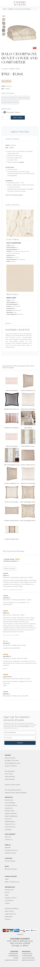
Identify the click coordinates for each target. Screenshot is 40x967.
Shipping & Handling (11, 908)
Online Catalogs (10, 861)
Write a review (9, 568)
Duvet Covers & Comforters (22, 9)
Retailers (8, 847)
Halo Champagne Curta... (12, 465)
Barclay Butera (10, 771)
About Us (8, 837)
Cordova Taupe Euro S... (28, 390)
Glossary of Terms (10, 898)
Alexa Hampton (10, 779)
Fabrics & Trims (10, 824)
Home (4, 9)
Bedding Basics (10, 821)
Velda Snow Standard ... (11, 428)
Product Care (9, 890)
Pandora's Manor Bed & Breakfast (16, 792)
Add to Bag (18, 117)
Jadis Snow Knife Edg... (28, 409)
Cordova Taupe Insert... (12, 539)
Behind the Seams (11, 869)
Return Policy (9, 911)
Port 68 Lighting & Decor (13, 790)
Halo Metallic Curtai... (28, 446)
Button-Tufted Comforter (20, 98)
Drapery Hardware (11, 813)
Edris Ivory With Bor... (12, 502)
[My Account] (35, 3)
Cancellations (9, 900)
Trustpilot (20, 934)
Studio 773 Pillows (11, 766)
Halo (18, 69)
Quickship (8, 829)
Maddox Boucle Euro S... (12, 409)
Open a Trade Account (12, 882)
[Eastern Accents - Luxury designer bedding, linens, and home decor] (20, 3)
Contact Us (8, 839)
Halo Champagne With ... (28, 502)
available (21, 162)
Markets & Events (10, 853)
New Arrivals (9, 800)
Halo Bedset (28, 428)
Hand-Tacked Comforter (10, 102)
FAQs (6, 895)
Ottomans (8, 819)
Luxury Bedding (10, 803)
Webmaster (8, 916)
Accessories (8, 808)
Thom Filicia (9, 774)
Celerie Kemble (10, 776)
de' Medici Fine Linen (11, 760)
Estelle (12, 69)
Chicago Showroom (11, 850)
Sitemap (7, 919)
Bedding (10, 9)
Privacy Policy (24, 726)
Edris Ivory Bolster (12, 390)
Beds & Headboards (11, 816)
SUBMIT (20, 743)
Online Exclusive (10, 827)
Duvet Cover (6, 98)
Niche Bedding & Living (12, 763)
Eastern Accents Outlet (12, 784)
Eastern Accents (10, 758)
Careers (7, 903)
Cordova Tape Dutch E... (28, 465)
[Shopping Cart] (37, 3)
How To (7, 892)
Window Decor (10, 811)
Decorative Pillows (11, 805)
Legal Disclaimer (10, 914)
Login (7, 879)
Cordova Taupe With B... (12, 520)
